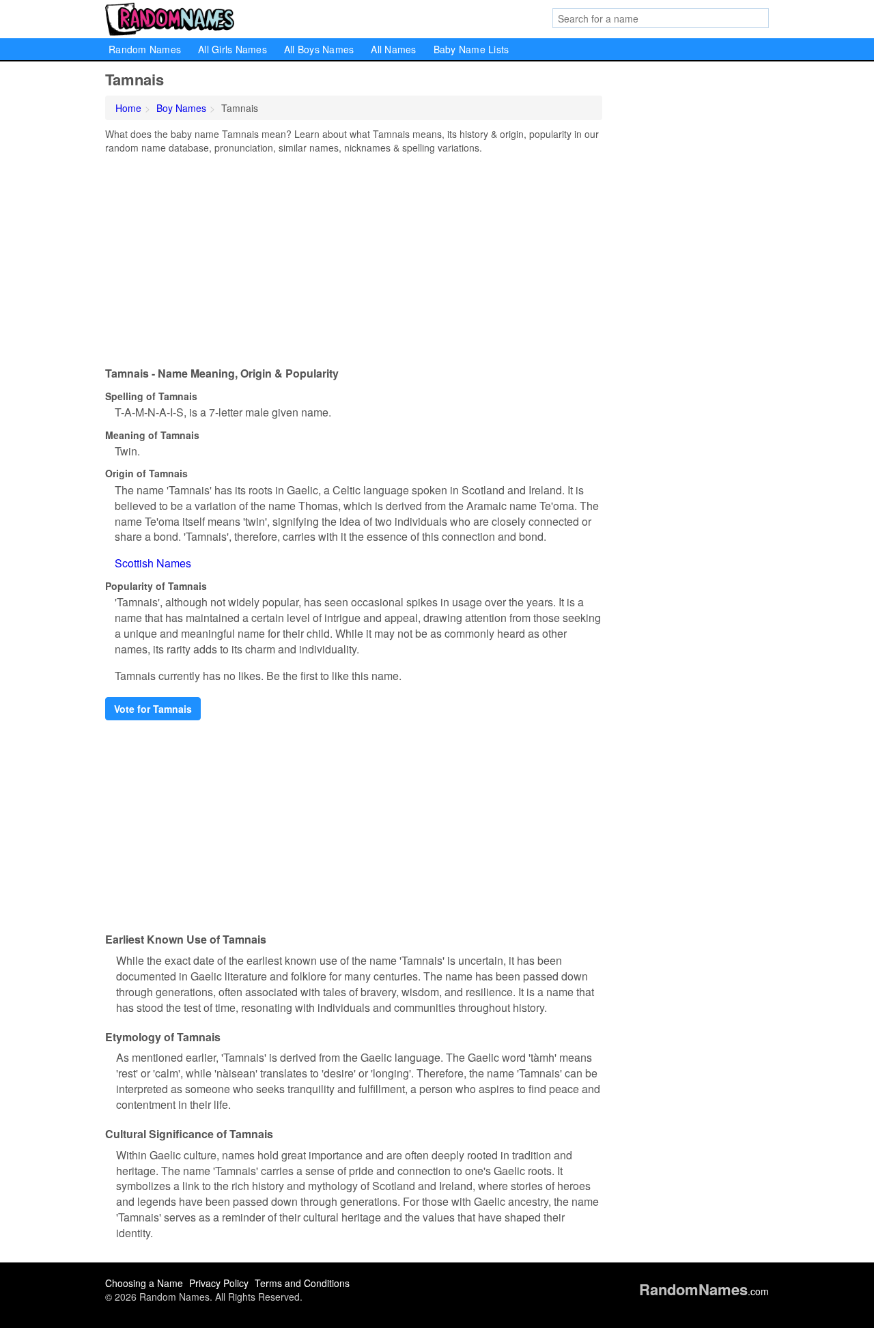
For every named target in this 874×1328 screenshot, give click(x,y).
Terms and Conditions (302, 1283)
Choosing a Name (144, 1283)
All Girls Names (232, 49)
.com (704, 1291)
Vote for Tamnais (153, 709)
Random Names (145, 49)
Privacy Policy (219, 1283)
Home (128, 108)
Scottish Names (153, 563)
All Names (393, 49)
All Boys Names (319, 49)
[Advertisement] (353, 256)
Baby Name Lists (471, 49)
